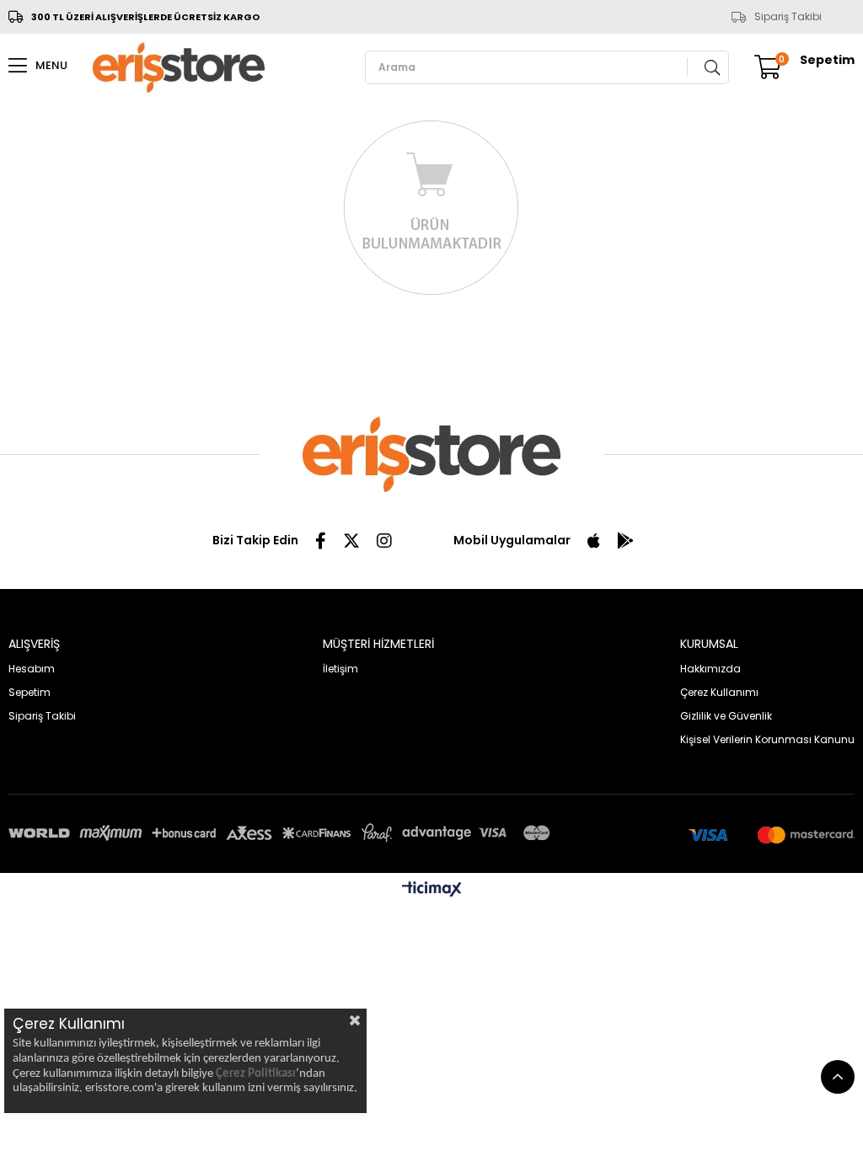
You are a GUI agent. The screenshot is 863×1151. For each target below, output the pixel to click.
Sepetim (29, 692)
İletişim (340, 668)
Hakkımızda (710, 668)
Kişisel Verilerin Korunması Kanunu (767, 739)
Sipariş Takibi (788, 17)
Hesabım (31, 668)
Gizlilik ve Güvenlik (726, 716)
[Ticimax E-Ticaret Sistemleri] (432, 890)
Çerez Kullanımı (719, 692)
